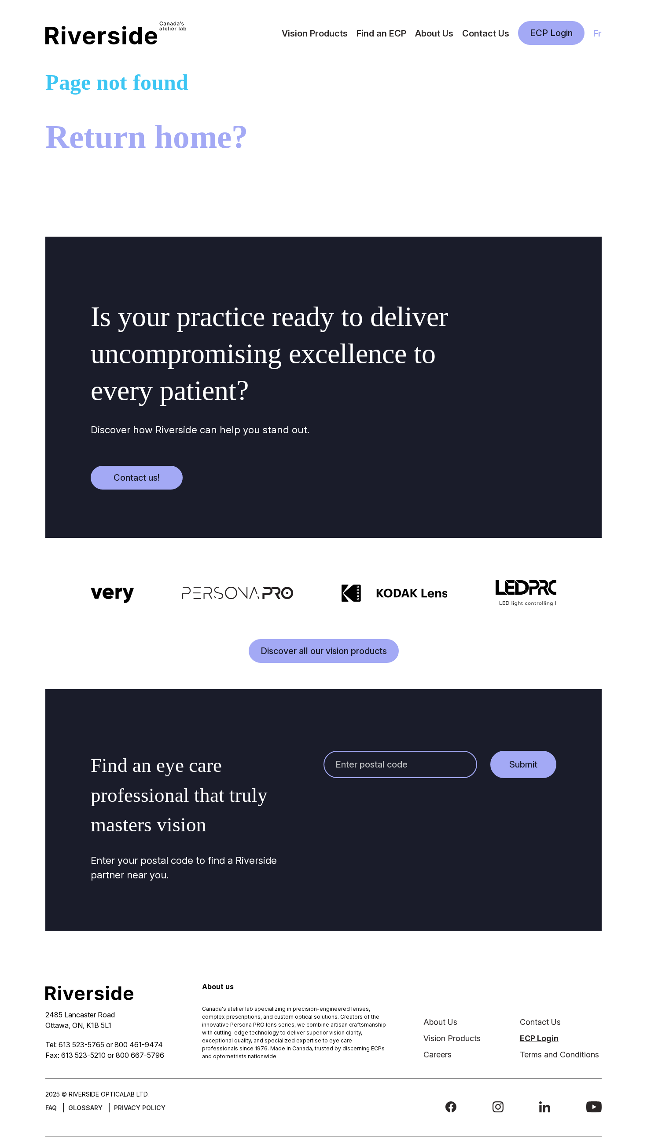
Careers (437, 1054)
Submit (523, 764)
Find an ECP (381, 33)
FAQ (51, 1107)
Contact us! (137, 477)
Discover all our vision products (324, 651)
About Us (434, 33)
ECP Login (551, 33)
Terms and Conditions (559, 1054)
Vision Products (315, 33)
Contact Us (485, 33)
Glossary (85, 1107)
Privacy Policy (139, 1107)
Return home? (146, 136)
